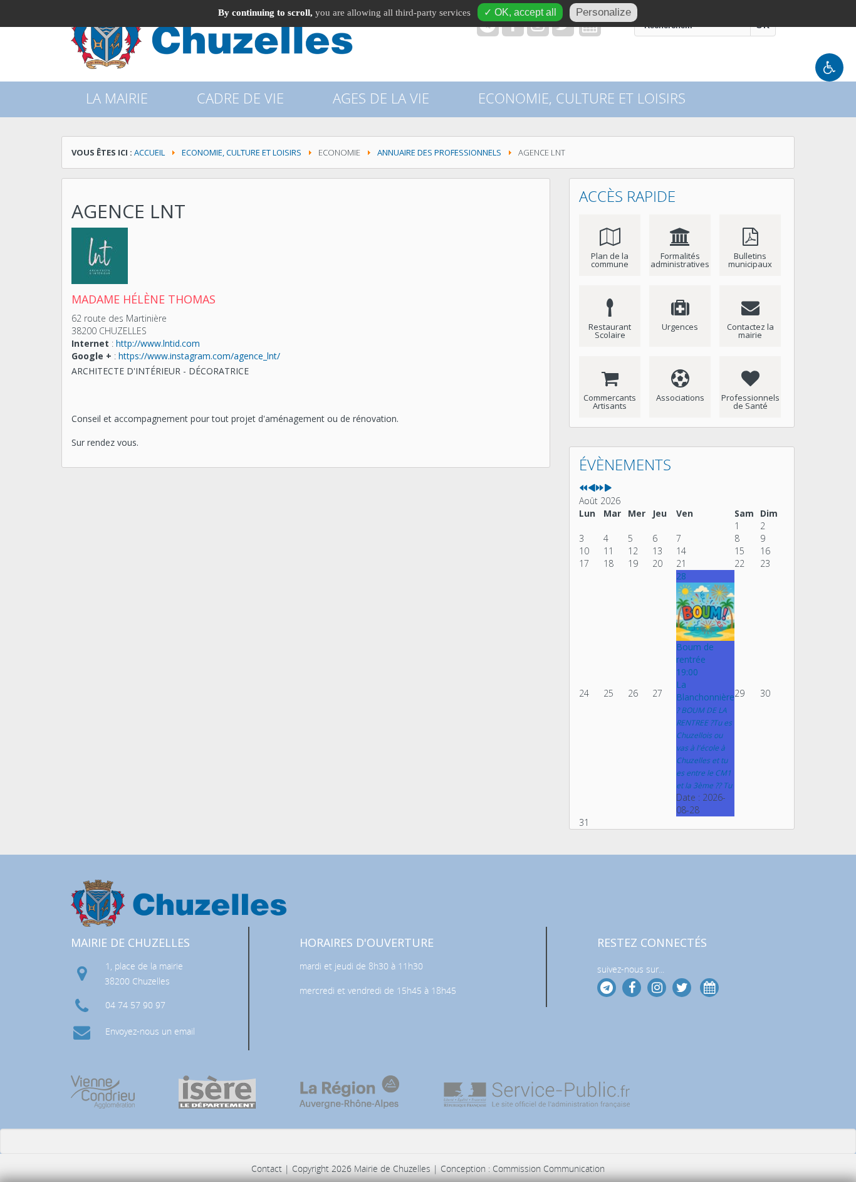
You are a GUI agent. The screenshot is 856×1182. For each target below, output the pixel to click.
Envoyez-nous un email (150, 1031)
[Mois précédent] (591, 488)
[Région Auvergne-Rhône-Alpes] (349, 1092)
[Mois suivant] (608, 488)
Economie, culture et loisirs (241, 152)
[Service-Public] (537, 1095)
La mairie (117, 98)
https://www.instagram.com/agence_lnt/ (199, 356)
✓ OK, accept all (520, 12)
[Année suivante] (599, 488)
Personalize (603, 12)
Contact (266, 1168)
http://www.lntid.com (158, 343)
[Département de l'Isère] (217, 1092)
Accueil (149, 152)
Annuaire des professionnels (439, 152)
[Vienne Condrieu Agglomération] (103, 1092)
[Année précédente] (583, 488)
